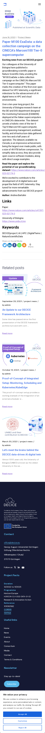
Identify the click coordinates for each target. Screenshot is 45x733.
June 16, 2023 (9, 37)
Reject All (22, 728)
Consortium (9, 646)
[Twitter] (4, 243)
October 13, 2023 (10, 370)
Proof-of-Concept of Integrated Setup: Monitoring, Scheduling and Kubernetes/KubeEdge (22, 383)
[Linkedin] (9, 243)
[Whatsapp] (19, 243)
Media (7, 650)
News (6, 632)
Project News (24, 37)
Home (6, 628)
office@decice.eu (12, 542)
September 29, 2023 (12, 301)
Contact (8, 655)
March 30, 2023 (10, 441)
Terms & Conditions (13, 659)
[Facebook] (14, 243)
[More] (24, 243)
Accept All (22, 714)
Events (7, 637)
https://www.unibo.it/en (14, 221)
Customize (22, 721)
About (7, 641)
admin (6, 305)
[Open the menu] (39, 4)
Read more (7, 333)
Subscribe (11, 684)
